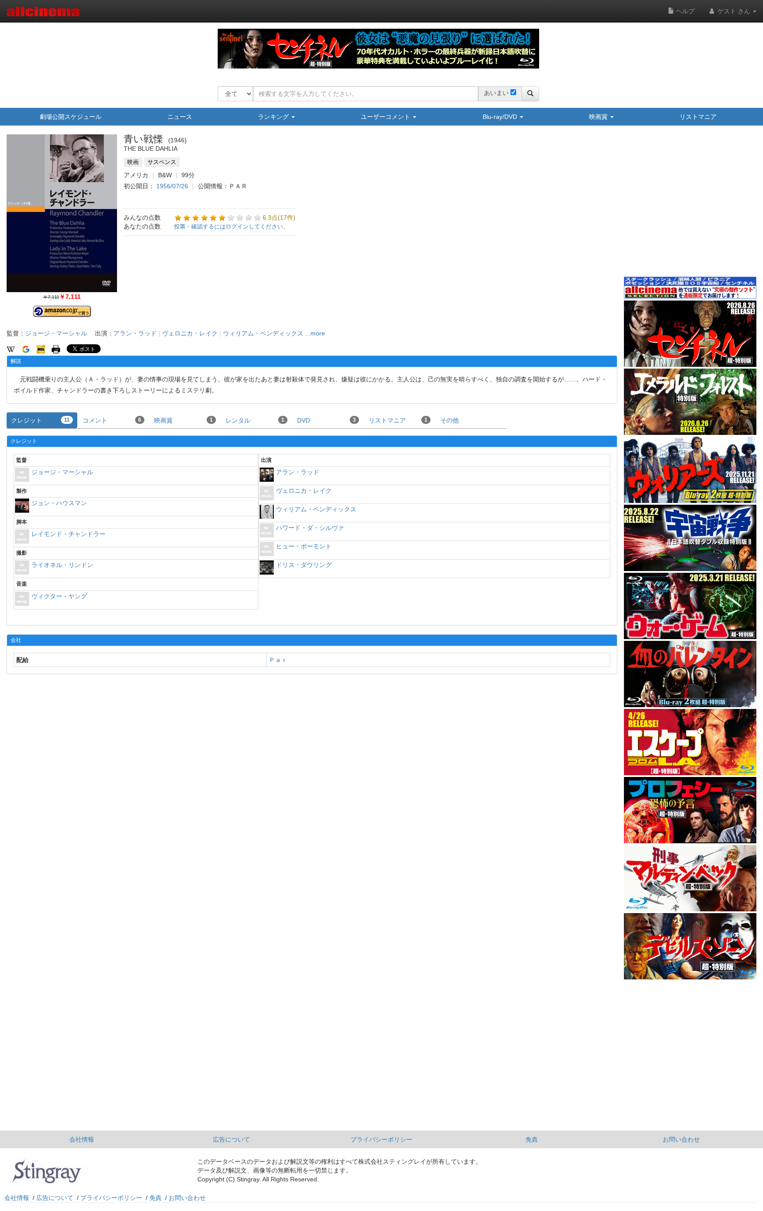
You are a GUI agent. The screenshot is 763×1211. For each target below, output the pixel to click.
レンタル (255, 420)
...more (315, 333)
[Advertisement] (690, 207)
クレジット (40, 420)
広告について (231, 1139)
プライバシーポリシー (381, 1139)
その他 (449, 420)
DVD (326, 420)
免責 (531, 1139)
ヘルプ (684, 11)
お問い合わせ (681, 1139)
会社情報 (81, 1139)
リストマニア (698, 116)
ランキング (274, 116)
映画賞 (599, 116)
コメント (112, 420)
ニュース (179, 116)
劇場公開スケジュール (71, 116)
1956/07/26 (172, 186)
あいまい (496, 93)
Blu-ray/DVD (501, 116)
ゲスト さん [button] (734, 11)
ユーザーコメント (386, 116)
